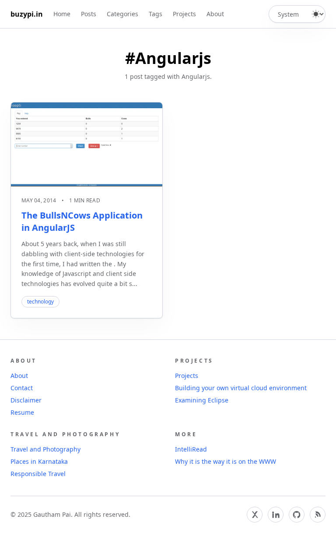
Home (61, 14)
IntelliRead (191, 449)
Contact (21, 388)
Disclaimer (26, 400)
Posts (88, 14)
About (215, 14)
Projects (184, 14)
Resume (22, 412)
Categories (122, 14)
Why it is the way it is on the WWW (225, 461)
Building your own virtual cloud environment (241, 388)
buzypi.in (26, 14)
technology (40, 301)
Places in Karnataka (39, 461)
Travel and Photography (45, 449)
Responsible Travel (38, 473)
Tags (155, 14)
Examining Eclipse (201, 400)
